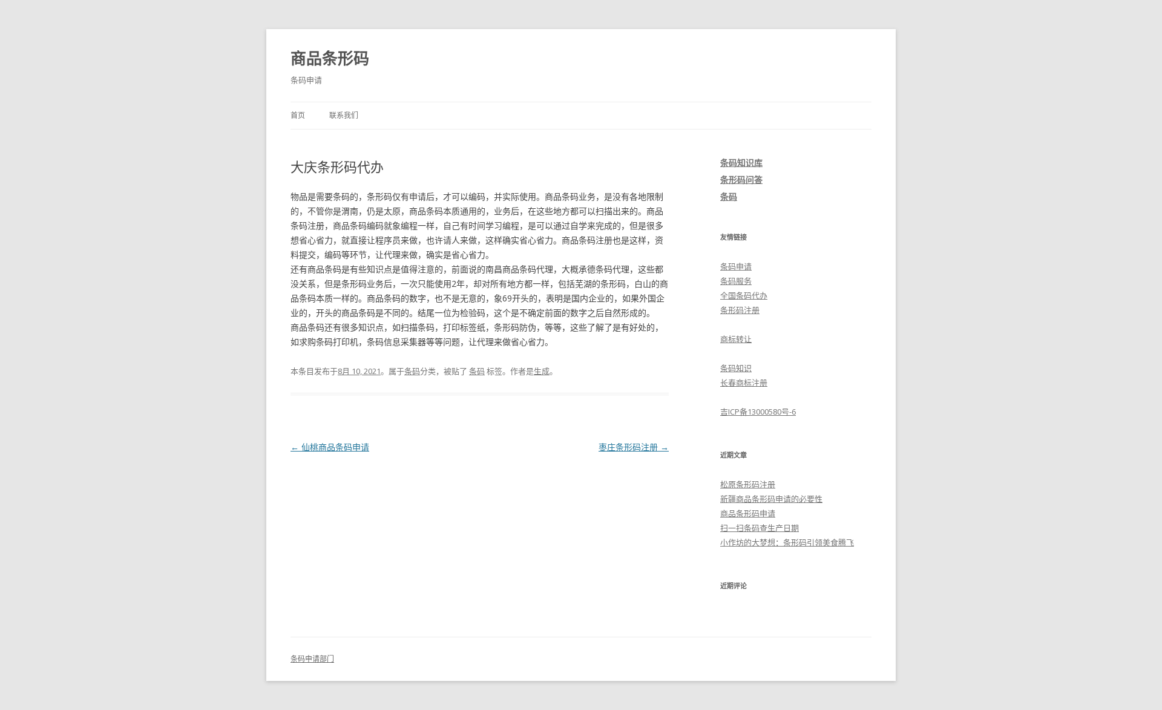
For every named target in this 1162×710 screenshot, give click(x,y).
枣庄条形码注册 (634, 447)
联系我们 (343, 115)
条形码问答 (741, 179)
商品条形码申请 (747, 513)
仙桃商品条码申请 (329, 447)
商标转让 (736, 339)
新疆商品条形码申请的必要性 (771, 498)
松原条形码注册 (747, 484)
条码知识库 (741, 162)
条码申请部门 (312, 659)
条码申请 (736, 266)
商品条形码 (329, 58)
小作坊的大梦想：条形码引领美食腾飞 (787, 542)
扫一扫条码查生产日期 (759, 527)
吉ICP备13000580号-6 (758, 411)
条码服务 (736, 280)
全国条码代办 (743, 295)
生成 (542, 371)
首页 (297, 115)
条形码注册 (740, 309)
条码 (412, 371)
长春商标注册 (743, 382)
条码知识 (736, 368)
